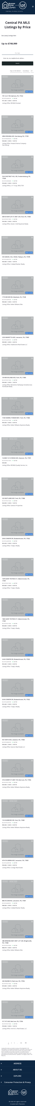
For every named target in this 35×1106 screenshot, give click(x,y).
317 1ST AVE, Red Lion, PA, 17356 (12, 1021)
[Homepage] (14, 5)
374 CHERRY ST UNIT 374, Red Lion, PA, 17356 (16, 780)
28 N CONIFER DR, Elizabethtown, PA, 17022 (16, 538)
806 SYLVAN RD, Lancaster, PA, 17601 (14, 901)
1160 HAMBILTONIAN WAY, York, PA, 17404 (16, 418)
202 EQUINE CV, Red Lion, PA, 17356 (13, 981)
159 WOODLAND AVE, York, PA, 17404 (14, 377)
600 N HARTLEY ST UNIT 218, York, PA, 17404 (16, 217)
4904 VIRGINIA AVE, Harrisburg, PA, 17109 (15, 136)
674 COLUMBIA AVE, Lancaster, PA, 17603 (15, 860)
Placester (22, 1104)
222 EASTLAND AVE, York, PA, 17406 (13, 498)
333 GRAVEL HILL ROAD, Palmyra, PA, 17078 (16, 257)
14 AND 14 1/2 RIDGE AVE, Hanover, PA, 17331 (16, 458)
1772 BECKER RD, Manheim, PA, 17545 (14, 297)
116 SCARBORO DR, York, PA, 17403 (13, 820)
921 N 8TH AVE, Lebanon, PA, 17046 (13, 740)
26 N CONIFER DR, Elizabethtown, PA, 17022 (16, 699)
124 (21, 1043)
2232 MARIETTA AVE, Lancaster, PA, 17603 (15, 337)
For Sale (17, 53)
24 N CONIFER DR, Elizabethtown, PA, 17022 (16, 659)
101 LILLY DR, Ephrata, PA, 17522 (12, 96)
